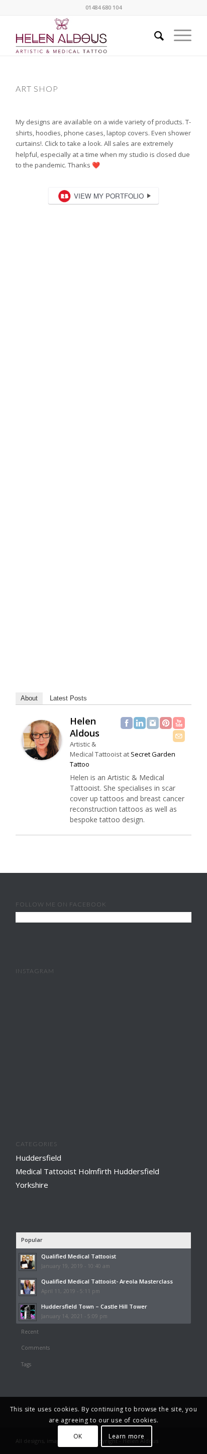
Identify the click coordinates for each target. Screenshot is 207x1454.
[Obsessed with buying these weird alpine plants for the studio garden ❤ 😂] (104, 1068)
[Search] (154, 36)
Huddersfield (38, 1158)
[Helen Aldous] (42, 757)
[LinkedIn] (140, 723)
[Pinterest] (166, 723)
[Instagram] (153, 723)
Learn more (127, 1436)
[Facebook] (127, 723)
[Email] (179, 736)
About (29, 698)
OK (77, 1436)
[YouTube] (179, 723)
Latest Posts (68, 698)
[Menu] (177, 36)
